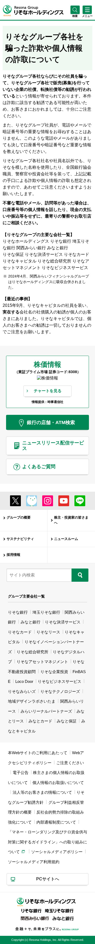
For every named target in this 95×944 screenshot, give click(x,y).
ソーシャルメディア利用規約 (33, 862)
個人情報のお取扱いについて (58, 782)
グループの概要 (19, 517)
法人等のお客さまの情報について (42, 792)
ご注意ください (70, 762)
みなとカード (40, 721)
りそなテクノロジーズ (60, 691)
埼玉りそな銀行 (46, 612)
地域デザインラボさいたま (31, 701)
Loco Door (24, 681)
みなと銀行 (30, 622)
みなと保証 (67, 721)
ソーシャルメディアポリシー (57, 851)
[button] (75, 16)
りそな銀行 (18, 612)
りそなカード (20, 632)
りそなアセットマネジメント (42, 661)
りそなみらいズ (22, 691)
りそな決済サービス (62, 622)
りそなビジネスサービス (59, 681)
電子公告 (20, 772)
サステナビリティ (20, 539)
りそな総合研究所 (32, 652)
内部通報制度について (56, 822)
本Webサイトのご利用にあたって (37, 752)
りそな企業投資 (54, 671)
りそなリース (48, 632)
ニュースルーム (66, 539)
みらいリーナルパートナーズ (46, 711)
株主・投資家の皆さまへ (71, 520)
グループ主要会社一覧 (26, 596)
